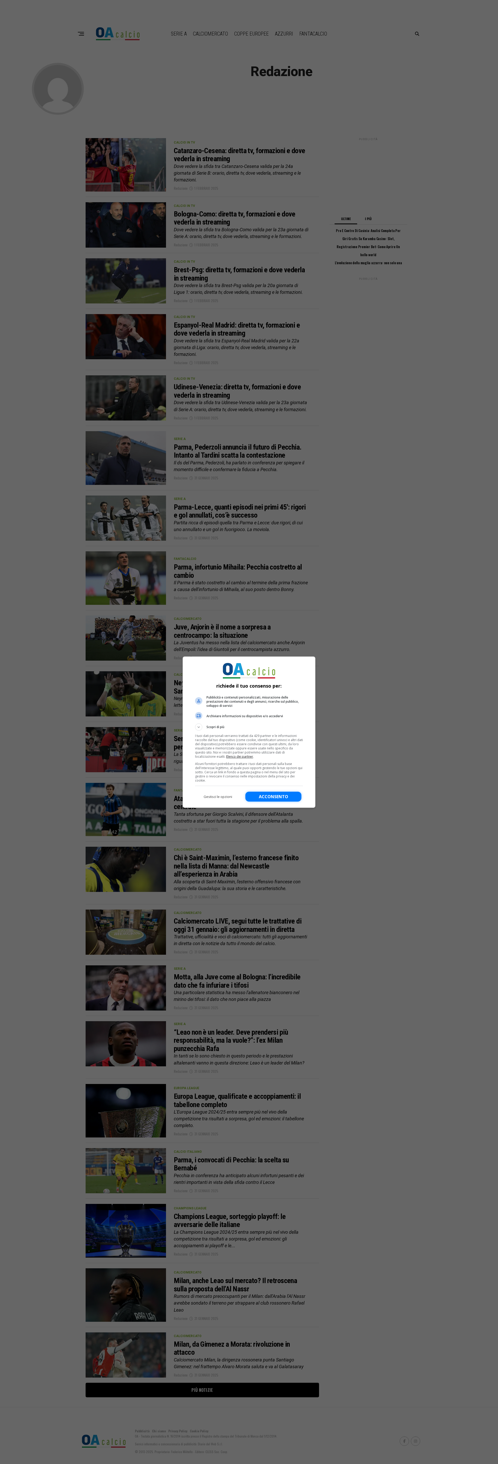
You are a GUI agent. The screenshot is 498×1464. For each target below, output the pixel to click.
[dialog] (249, 732)
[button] (249, 727)
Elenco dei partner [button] (239, 756)
